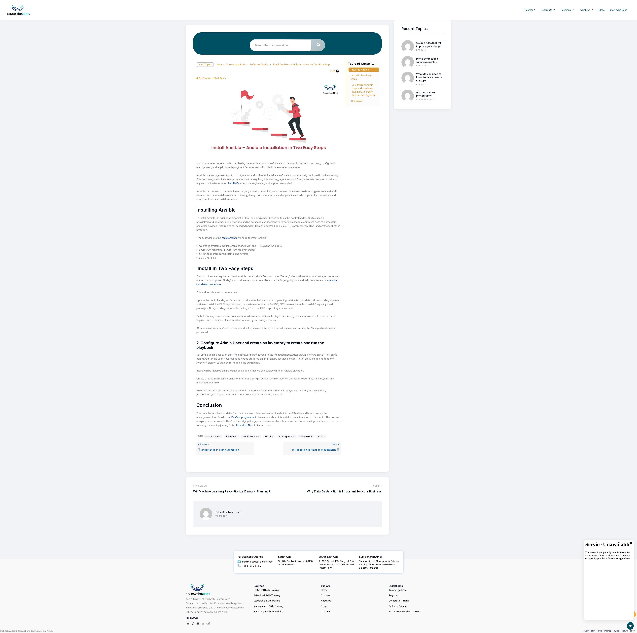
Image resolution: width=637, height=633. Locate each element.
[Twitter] (193, 623)
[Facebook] (188, 623)
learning (269, 436)
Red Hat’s (233, 183)
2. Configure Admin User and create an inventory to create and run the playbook (363, 90)
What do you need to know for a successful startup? (429, 77)
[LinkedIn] (203, 623)
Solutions (566, 9)
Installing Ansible (360, 69)
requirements (229, 237)
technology (306, 436)
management (286, 436)
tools (321, 436)
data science (213, 436)
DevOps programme (242, 417)
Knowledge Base (618, 9)
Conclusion (357, 101)
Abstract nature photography (425, 94)
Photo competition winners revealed (427, 60)
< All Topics (205, 64)
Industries (584, 9)
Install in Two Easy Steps (361, 77)
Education (231, 436)
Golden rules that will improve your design (429, 44)
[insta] (198, 623)
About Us (547, 9)
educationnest (251, 436)
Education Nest (244, 425)
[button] (334, 71)
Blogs (601, 9)
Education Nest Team (228, 512)
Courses (529, 9)
